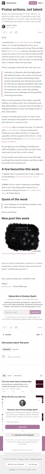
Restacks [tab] (15, 349)
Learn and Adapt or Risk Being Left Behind (18, 253)
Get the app (33, 464)
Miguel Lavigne (12, 25)
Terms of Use (33, 440)
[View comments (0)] (11, 32)
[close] (39, 400)
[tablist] (11, 349)
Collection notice (36, 459)
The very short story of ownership (16, 381)
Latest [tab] (9, 376)
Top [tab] (4, 376)
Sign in (40, 3)
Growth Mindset (13, 130)
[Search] (41, 376)
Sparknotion (6, 286)
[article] (22, 386)
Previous (8, 335)
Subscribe (33, 3)
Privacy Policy (22, 444)
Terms (27, 459)
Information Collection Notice (26, 442)
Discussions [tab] (18, 376)
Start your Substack (17, 464)
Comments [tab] (6, 349)
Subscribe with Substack (24, 435)
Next (38, 335)
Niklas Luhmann (13, 51)
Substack (12, 470)
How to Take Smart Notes (23, 42)
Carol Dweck (7, 127)
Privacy (20, 459)
